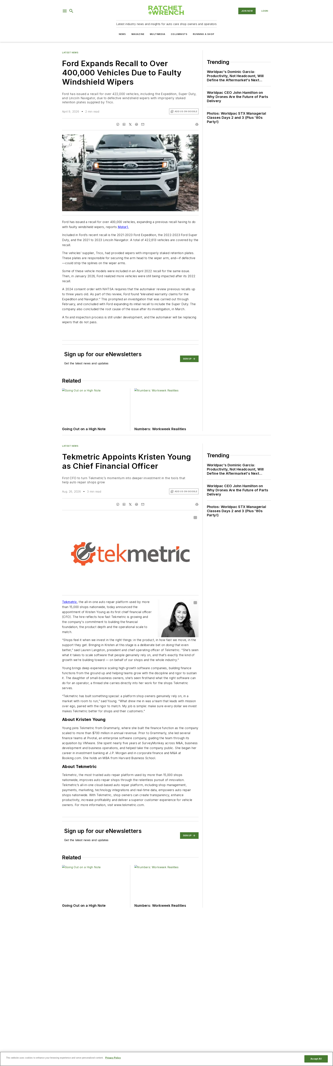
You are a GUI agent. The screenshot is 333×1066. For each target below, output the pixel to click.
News (122, 34)
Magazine (137, 34)
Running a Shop (203, 34)
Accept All (316, 1058)
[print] (197, 124)
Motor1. (123, 227)
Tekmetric (69, 602)
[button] (64, 11)
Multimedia (157, 34)
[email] (142, 124)
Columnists (179, 34)
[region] (166, 1059)
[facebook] (117, 124)
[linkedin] (124, 124)
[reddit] (136, 124)
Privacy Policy (113, 1057)
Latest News (70, 52)
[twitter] (130, 124)
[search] (71, 11)
